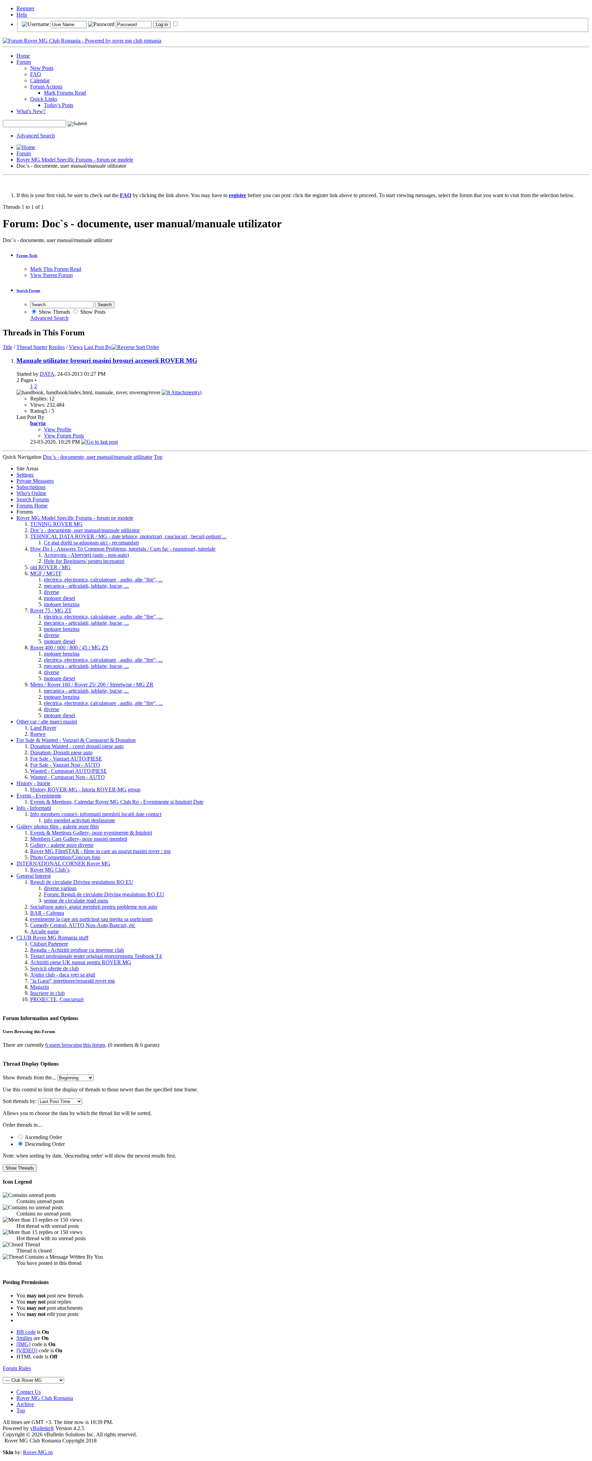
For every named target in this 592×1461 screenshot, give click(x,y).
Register (25, 8)
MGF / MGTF (46, 573)
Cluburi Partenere (49, 944)
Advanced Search (35, 136)
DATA (47, 374)
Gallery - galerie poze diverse (62, 845)
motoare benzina (61, 604)
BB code (26, 1332)
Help (21, 14)
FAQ (35, 74)
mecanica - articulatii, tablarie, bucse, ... (86, 586)
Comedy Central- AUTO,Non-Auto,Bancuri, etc (82, 925)
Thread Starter (31, 347)
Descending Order (44, 1144)
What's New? (31, 111)
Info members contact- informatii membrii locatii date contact (95, 814)
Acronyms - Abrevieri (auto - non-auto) (86, 555)
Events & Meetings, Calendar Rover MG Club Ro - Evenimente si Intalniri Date (117, 802)
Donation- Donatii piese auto (61, 752)
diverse (51, 592)
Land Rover (43, 728)
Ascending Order (43, 1137)
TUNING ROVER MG (56, 524)
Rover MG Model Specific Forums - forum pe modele (74, 160)
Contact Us (28, 1392)
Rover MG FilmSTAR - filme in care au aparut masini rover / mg (100, 851)
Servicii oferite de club (54, 968)
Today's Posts (58, 105)
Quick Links (43, 99)
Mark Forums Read (65, 93)
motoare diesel (59, 598)
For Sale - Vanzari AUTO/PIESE (66, 759)
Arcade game (44, 931)
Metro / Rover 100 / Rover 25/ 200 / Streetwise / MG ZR (91, 684)
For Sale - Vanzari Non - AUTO (65, 765)
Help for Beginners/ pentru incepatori (84, 561)
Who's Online (31, 493)
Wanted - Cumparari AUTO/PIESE (68, 771)
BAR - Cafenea (47, 913)
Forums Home (32, 505)
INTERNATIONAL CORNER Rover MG (63, 863)
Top (158, 457)
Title (7, 347)
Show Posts (92, 312)
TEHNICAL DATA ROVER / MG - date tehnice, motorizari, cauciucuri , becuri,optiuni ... (128, 536)
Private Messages (35, 481)
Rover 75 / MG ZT (51, 610)
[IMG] (23, 1344)
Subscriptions (31, 487)
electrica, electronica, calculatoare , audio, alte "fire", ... (103, 580)
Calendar (40, 80)
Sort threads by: (20, 1101)
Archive (25, 1404)
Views (76, 347)
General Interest (33, 876)
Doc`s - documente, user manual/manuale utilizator (85, 530)
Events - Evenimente (38, 796)
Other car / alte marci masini (46, 721)
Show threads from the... (29, 1077)
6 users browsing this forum (75, 1045)
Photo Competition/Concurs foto (65, 857)
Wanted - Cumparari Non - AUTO (67, 777)
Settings (25, 475)
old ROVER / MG (50, 567)
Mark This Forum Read (55, 269)
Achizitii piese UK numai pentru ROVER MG (80, 962)
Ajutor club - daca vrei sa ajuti (62, 975)
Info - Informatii (33, 808)
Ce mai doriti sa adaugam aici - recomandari (91, 543)
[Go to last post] (99, 442)
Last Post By (98, 347)
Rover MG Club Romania (44, 1398)
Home (23, 56)
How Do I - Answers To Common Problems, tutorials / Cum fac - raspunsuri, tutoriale (122, 549)
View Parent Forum (51, 275)
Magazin (39, 987)
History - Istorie (33, 783)
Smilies (24, 1338)
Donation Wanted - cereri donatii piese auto (77, 746)
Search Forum (28, 290)
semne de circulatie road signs (76, 900)
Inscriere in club (47, 993)
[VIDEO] (26, 1350)
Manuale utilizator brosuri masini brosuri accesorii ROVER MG (106, 360)
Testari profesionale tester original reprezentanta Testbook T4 (96, 956)
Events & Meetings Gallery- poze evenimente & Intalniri (91, 833)
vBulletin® (42, 1428)
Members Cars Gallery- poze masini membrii (78, 839)
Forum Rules (17, 1368)
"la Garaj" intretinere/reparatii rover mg (72, 981)
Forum (23, 62)
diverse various (60, 888)
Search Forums (32, 499)
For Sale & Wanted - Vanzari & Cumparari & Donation (76, 740)
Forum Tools (26, 255)
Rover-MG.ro (38, 1452)
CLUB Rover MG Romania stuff (52, 938)
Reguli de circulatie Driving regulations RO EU (81, 882)
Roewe (38, 734)
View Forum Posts (64, 436)
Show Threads (53, 312)
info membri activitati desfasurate (79, 820)
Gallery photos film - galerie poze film (57, 826)
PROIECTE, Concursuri (57, 999)
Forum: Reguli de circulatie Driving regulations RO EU (104, 894)
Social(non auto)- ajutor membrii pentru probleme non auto (93, 907)
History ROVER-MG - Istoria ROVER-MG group (85, 789)
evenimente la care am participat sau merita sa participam (91, 919)
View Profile (57, 429)
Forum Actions (46, 86)
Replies (57, 347)
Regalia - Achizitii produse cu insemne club (77, 950)
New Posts (41, 68)
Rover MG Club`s (50, 870)
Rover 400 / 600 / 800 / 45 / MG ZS (69, 647)
